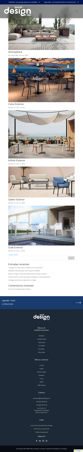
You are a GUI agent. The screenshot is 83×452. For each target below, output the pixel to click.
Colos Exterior (16, 104)
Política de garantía (41, 432)
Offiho (41, 382)
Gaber (41, 369)
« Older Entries (13, 255)
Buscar (71, 258)
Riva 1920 (41, 349)
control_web (14, 55)
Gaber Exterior (16, 199)
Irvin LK (12, 107)
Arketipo (41, 336)
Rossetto (41, 375)
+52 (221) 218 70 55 (41, 405)
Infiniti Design (41, 372)
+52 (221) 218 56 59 (41, 401)
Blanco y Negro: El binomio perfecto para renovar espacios (27, 274)
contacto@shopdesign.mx (41, 398)
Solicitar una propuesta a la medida (23, 2)
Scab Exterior (15, 247)
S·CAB (41, 365)
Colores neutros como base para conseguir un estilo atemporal (29, 277)
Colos (41, 378)
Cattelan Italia (41, 339)
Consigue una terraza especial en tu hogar (22, 280)
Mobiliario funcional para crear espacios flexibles (24, 271)
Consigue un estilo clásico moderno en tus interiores (25, 268)
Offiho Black (41, 385)
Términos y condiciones (41, 429)
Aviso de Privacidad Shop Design (41, 425)
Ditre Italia (41, 352)
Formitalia (41, 346)
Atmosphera (15, 51)
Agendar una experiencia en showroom (60, 2)
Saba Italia (41, 342)
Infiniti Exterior (16, 160)
